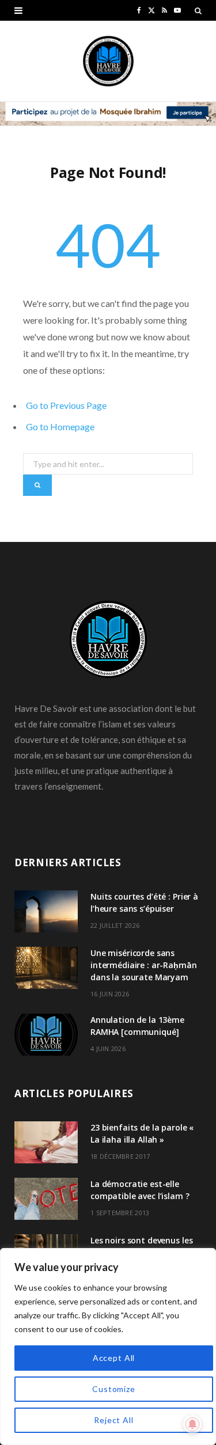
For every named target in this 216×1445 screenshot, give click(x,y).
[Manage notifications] (192, 1424)
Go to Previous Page (66, 405)
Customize (113, 1389)
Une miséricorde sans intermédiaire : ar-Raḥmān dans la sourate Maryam (143, 965)
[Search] (198, 10)
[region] (108, 1346)
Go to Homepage (60, 426)
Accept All (114, 1358)
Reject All (113, 1420)
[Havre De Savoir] (108, 61)
